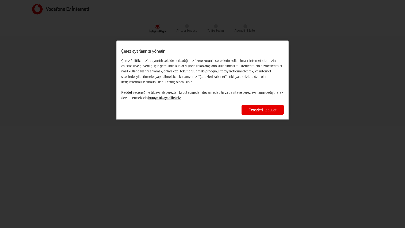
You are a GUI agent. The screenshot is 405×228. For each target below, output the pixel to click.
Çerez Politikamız (134, 60)
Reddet (126, 92)
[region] (202, 80)
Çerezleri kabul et (263, 109)
